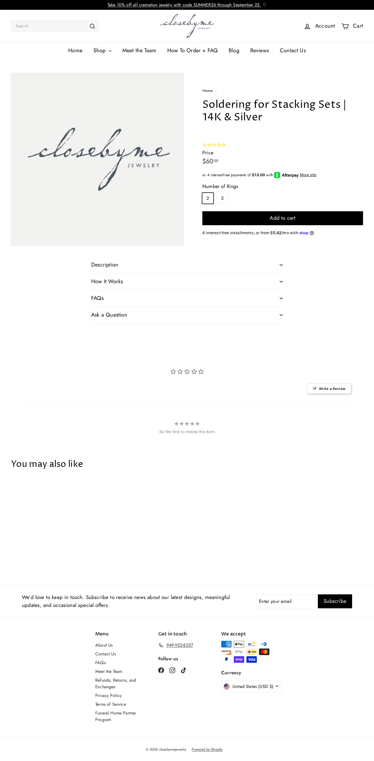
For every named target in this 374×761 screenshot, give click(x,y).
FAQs (97, 298)
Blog (234, 50)
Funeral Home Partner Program (115, 716)
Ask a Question (109, 315)
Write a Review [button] (332, 388)
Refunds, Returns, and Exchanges (115, 683)
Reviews (259, 50)
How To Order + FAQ (192, 50)
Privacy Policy (108, 695)
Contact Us (293, 50)
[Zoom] (97, 159)
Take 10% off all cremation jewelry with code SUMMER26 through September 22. (184, 5)
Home (75, 50)
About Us (104, 645)
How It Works (107, 281)
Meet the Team (139, 50)
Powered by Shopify (207, 749)
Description (104, 265)
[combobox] (55, 26)
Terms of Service (110, 704)
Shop (100, 50)
